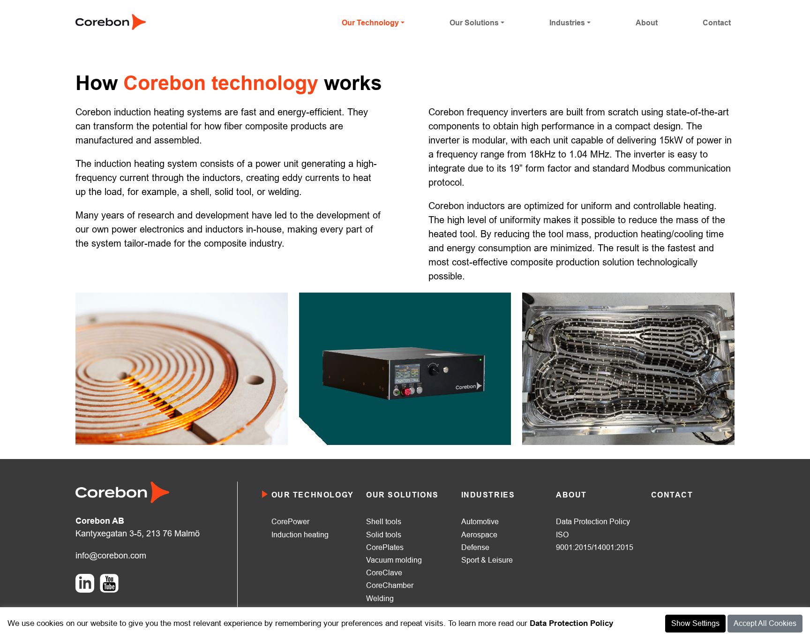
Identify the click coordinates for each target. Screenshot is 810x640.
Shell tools (383, 522)
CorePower (290, 522)
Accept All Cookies (765, 623)
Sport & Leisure (487, 560)
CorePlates (385, 547)
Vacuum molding (394, 560)
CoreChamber (389, 585)
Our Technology (370, 23)
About (647, 23)
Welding (380, 598)
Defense (475, 547)
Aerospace (479, 535)
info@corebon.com (110, 555)
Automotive (480, 522)
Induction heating (300, 535)
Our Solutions (474, 23)
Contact (717, 23)
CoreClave (384, 573)
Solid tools (383, 535)
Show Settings (695, 623)
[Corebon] (110, 21)
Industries (567, 23)
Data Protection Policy (593, 522)
